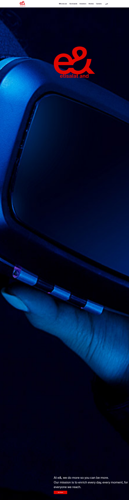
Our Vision (60, 492)
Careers (99, 4)
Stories (91, 4)
